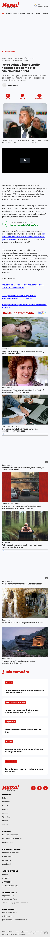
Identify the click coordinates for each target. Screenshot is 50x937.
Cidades (5, 813)
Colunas (6, 831)
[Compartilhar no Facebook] (36, 103)
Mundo (5, 821)
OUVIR (8, 98)
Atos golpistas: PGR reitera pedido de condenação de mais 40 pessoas (19, 297)
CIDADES (30, 14)
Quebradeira (7, 842)
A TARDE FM (7, 882)
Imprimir (22, 98)
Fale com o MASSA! (12, 849)
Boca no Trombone (10, 835)
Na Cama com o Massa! (12, 839)
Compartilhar (39, 98)
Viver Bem (6, 817)
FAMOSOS (45, 14)
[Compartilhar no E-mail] (42, 102)
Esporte (5, 805)
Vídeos (5, 824)
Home (5, 52)
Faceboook (6, 864)
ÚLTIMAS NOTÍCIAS (12, 14)
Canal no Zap (7, 856)
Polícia (5, 798)
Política (11, 52)
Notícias (6, 794)
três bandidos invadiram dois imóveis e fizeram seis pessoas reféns (23, 237)
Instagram (6, 860)
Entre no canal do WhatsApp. (24, 225)
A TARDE (5, 878)
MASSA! (5, 874)
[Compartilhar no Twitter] (39, 102)
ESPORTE (38, 14)
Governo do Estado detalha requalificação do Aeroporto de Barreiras (23, 286)
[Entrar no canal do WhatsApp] (5, 224)
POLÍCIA (23, 14)
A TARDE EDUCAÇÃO (10, 886)
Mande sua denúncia (10, 853)
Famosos (6, 802)
